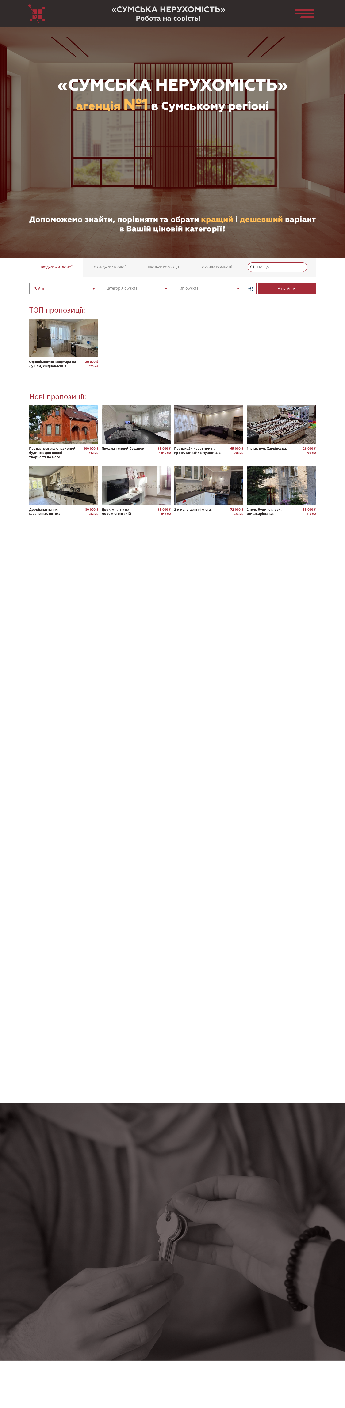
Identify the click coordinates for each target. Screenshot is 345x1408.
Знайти (287, 288)
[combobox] (64, 288)
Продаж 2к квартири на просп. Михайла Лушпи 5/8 (197, 450)
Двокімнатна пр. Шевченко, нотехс (44, 511)
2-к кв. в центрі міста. (193, 509)
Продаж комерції (163, 267)
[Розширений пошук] (251, 288)
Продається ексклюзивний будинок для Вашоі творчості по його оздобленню (52, 452)
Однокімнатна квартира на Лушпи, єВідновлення (52, 364)
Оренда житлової (110, 267)
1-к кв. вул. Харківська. (267, 448)
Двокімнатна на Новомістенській (116, 511)
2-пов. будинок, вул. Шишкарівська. (264, 511)
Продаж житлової (56, 267)
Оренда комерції (217, 267)
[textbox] (61, 288)
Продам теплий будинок (123, 448)
